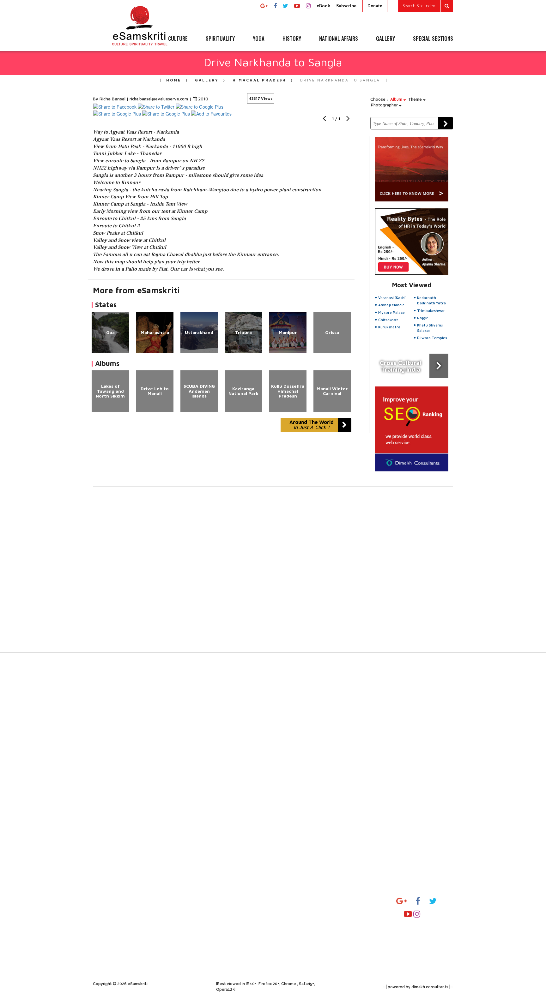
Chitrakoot (388, 319)
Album (396, 99)
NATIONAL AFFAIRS (338, 38)
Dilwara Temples (432, 337)
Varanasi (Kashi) (392, 297)
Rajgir (422, 317)
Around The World (311, 424)
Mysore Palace (391, 312)
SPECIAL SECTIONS (433, 38)
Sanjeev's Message (114, 912)
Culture (286, 900)
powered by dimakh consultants (418, 987)
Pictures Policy (171, 912)
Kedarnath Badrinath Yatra (431, 300)
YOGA (258, 38)
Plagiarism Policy (173, 900)
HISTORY (291, 38)
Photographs (230, 912)
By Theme (351, 912)
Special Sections (296, 960)
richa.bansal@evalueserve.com (159, 98)
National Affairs (295, 948)
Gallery (207, 80)
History (286, 936)
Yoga (283, 924)
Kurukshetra (389, 327)
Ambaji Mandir (391, 304)
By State (349, 900)
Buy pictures (169, 936)
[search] (425, 6)
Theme (415, 99)
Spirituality (290, 912)
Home (173, 80)
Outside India (354, 924)
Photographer (385, 104)
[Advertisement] (273, 758)
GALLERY (385, 38)
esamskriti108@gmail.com (425, 935)
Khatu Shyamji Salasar (430, 328)
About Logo (106, 924)
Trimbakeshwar (431, 310)
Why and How (109, 900)
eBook (323, 5)
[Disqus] (273, 573)
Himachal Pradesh (259, 80)
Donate (374, 5)
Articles (224, 900)
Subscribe (346, 5)
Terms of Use (170, 924)
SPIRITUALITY (220, 38)
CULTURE (178, 38)
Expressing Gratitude (117, 936)
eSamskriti (228, 944)
